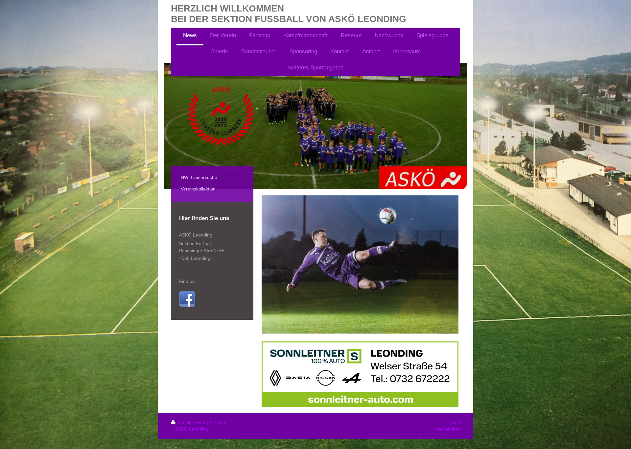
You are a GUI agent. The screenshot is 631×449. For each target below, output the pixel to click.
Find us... (189, 281)
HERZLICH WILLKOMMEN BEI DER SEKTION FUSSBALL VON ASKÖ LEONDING (288, 13)
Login (454, 422)
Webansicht (448, 429)
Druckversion (192, 422)
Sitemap (217, 422)
